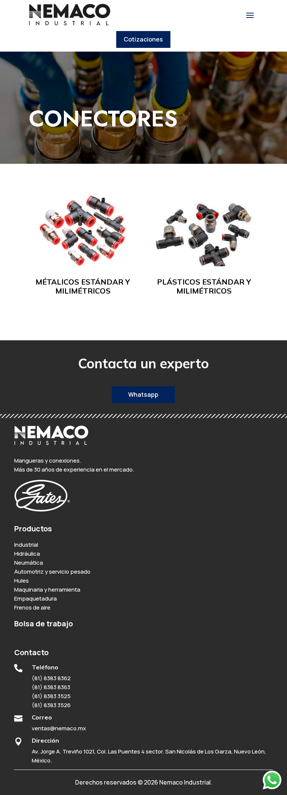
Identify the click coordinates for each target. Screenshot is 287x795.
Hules (21, 580)
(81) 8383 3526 (51, 705)
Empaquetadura (35, 598)
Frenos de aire (32, 607)
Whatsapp (143, 394)
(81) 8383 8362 (51, 678)
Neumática (28, 563)
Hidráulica (27, 554)
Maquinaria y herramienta (47, 589)
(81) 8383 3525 (51, 696)
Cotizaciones (143, 39)
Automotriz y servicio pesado (52, 571)
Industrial (26, 545)
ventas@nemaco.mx (59, 728)
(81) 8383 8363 (51, 687)
